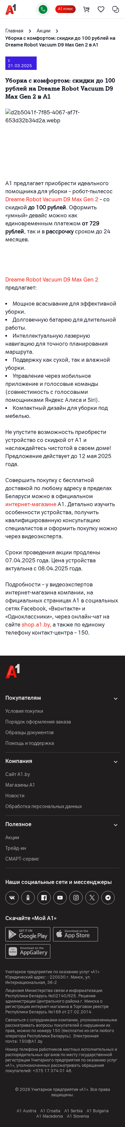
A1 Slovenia (78, 1116)
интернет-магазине (30, 504)
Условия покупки (24, 711)
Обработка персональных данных (43, 806)
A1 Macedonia (49, 1116)
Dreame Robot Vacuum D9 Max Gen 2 (51, 199)
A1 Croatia (50, 1111)
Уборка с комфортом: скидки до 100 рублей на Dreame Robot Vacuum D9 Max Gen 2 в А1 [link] (60, 41)
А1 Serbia (73, 1111)
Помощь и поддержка (29, 743)
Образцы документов (29, 733)
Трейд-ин (15, 848)
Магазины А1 (20, 785)
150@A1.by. (31, 1041)
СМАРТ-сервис (22, 859)
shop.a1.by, (36, 625)
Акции (12, 837)
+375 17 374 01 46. (53, 1070)
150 (56, 1030)
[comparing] (116, 9)
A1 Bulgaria (98, 1111)
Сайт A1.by (17, 774)
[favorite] (101, 9)
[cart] (86, 9)
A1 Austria (26, 1111)
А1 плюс (65, 9)
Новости (14, 796)
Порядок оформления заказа (38, 722)
